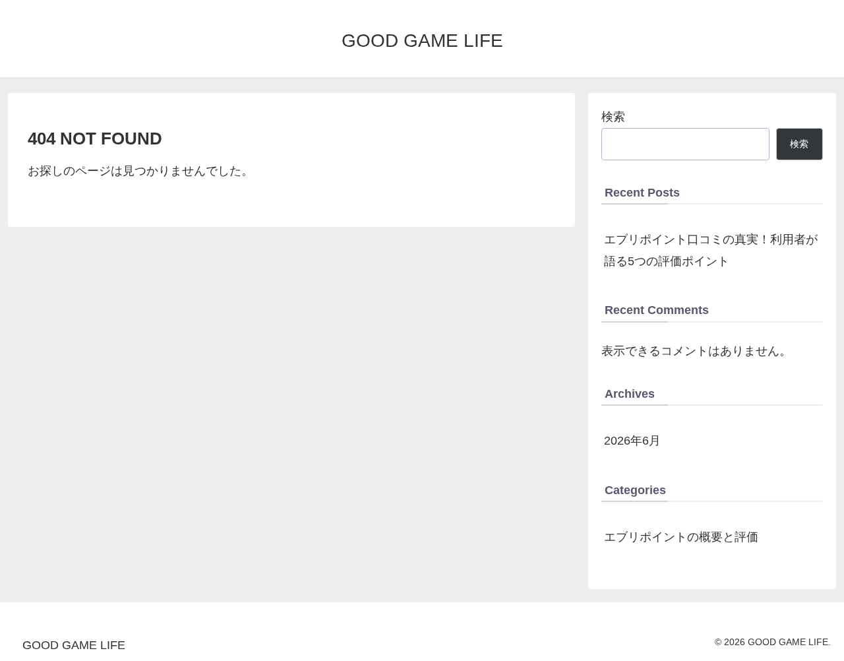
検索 (613, 116)
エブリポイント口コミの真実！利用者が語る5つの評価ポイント (711, 250)
